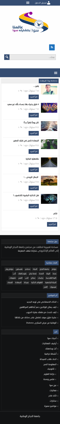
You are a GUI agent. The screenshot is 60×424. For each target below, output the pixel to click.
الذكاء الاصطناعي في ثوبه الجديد (42, 301)
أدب (14, 273)
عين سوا (53, 385)
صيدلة (26, 282)
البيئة (48, 273)
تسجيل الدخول (41, 3)
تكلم (55, 213)
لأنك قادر (53, 395)
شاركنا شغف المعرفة (27, 250)
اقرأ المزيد (33, 97)
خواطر (54, 269)
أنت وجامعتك (51, 348)
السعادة (18, 282)
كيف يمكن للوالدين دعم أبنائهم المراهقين (38, 307)
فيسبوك (53, 287)
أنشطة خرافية (50, 353)
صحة (54, 273)
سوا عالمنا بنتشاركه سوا (30, 22)
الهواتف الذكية (37, 282)
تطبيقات (12, 278)
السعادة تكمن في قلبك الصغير (26, 140)
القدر (45, 287)
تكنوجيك (50, 368)
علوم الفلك (22, 273)
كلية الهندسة (51, 278)
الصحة (41, 273)
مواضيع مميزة (50, 406)
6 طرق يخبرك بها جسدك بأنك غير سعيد (23, 104)
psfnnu (27, 269)
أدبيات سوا (52, 338)
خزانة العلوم (49, 374)
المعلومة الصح (50, 364)
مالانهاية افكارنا (32, 159)
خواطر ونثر (9, 269)
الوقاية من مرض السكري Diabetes (41, 322)
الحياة (35, 269)
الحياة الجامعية (50, 282)
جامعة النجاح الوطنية (30, 416)
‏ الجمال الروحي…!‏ (31, 177)
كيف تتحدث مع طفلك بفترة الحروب (41, 312)
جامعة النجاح (44, 269)
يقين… (36, 86)
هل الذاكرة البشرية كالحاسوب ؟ (26, 195)
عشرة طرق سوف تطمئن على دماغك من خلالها (36, 317)
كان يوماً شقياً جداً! (31, 122)
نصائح (33, 278)
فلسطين (19, 269)
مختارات (53, 400)
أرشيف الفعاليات (49, 343)
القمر (20, 278)
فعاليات (53, 390)
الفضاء (10, 282)
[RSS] (52, 47)
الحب (26, 278)
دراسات (40, 278)
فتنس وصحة (48, 379)
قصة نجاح (32, 273)
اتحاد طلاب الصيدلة (48, 359)
